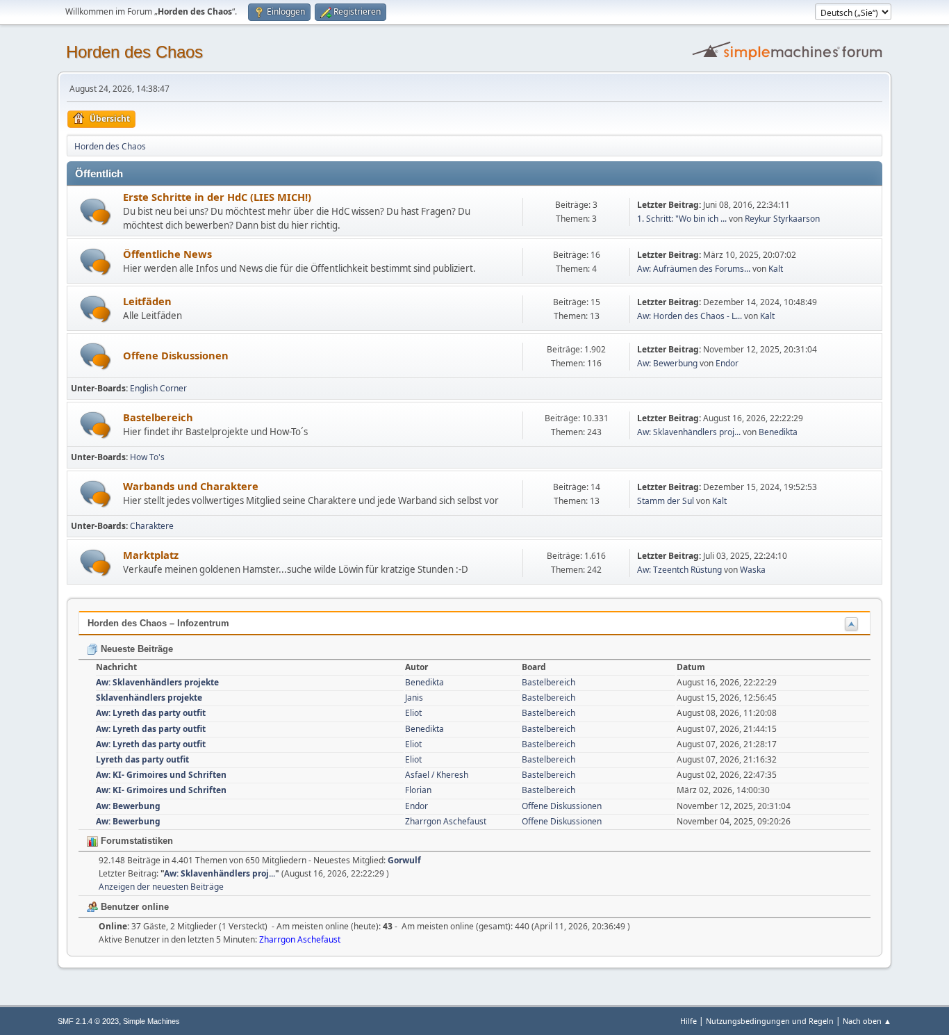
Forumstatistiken (135, 841)
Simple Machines (151, 1021)
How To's (147, 457)
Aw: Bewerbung (667, 363)
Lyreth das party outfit (142, 759)
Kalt (775, 269)
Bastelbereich (158, 417)
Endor (727, 363)
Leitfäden (147, 301)
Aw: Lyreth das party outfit (151, 713)
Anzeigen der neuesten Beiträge (161, 887)
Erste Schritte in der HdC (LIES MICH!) (217, 197)
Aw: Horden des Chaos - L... (689, 316)
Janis (414, 697)
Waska (753, 570)
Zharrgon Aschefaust (445, 821)
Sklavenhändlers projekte (149, 697)
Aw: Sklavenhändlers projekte (157, 682)
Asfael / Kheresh (436, 775)
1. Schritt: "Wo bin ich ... (682, 219)
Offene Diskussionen (176, 355)
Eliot (413, 713)
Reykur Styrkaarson (782, 219)
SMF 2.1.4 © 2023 (88, 1021)
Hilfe (688, 1021)
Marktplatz (151, 555)
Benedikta (778, 432)
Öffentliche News (167, 254)
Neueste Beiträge (135, 649)
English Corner (158, 388)
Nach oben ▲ (867, 1021)
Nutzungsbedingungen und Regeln (770, 1021)
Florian (418, 790)
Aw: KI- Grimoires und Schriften (161, 775)
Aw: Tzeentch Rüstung (679, 570)
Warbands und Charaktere (190, 486)
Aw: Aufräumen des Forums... (693, 269)
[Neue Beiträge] (95, 211)
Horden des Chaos (134, 51)
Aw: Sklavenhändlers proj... (689, 432)
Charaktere (152, 526)
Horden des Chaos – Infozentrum (158, 623)
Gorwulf (404, 860)
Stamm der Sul (665, 501)
